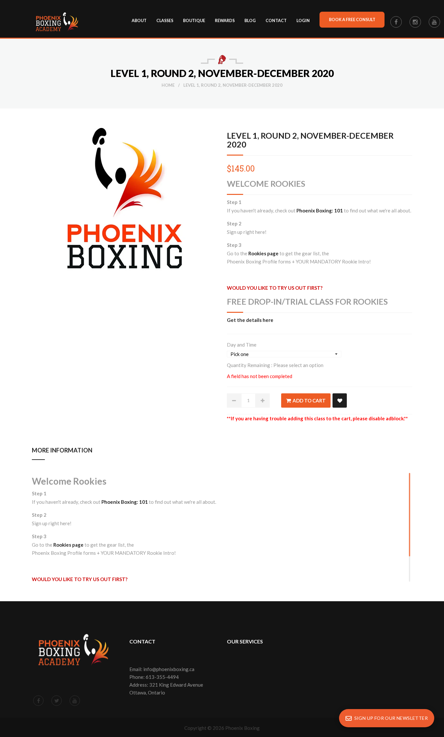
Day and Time (241, 345)
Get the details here (250, 320)
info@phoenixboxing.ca (168, 669)
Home (168, 85)
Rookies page (263, 253)
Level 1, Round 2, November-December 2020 (310, 140)
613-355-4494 (162, 677)
